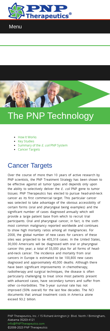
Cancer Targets (29, 149)
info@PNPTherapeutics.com (26, 323)
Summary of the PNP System (43, 145)
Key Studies (26, 141)
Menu (15, 26)
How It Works (27, 137)
